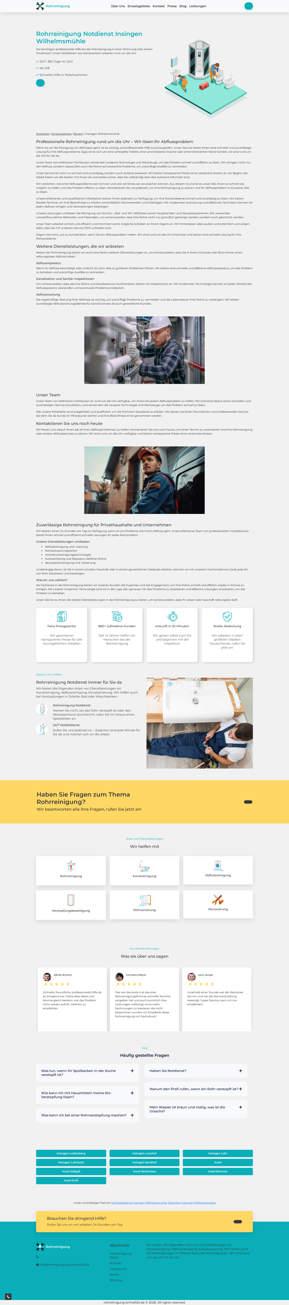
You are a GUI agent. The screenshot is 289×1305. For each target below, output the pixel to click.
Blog (182, 6)
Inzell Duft (71, 1180)
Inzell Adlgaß (71, 1171)
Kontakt (159, 6)
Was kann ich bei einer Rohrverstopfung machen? (83, 1115)
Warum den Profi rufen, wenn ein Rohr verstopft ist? (194, 1089)
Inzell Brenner (218, 1171)
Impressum (118, 1269)
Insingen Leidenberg (71, 1153)
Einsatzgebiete (139, 6)
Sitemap (116, 1280)
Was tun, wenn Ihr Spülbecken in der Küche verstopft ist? (78, 1073)
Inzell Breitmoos (144, 1171)
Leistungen (197, 6)
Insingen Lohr (217, 1153)
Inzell (218, 1162)
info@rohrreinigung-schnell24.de (64, 1265)
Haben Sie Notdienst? (168, 1071)
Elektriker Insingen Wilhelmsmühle (192, 1202)
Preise (172, 6)
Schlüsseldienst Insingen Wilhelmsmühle (139, 1202)
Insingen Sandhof (144, 1162)
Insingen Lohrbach (71, 1162)
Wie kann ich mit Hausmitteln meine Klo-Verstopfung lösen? (76, 1095)
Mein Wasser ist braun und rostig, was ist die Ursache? (187, 1109)
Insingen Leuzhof (144, 1153)
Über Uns (118, 6)
